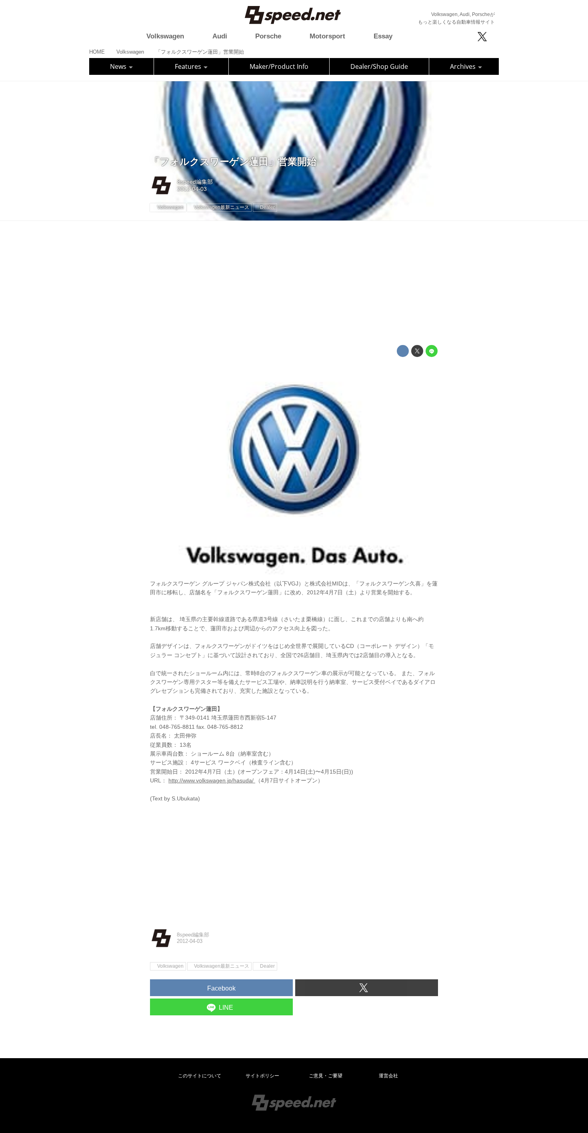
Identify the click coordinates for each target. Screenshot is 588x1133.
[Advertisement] (294, 283)
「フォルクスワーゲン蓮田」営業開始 (233, 161)
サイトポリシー (262, 1076)
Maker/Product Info (279, 66)
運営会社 (388, 1076)
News (119, 66)
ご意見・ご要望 (325, 1076)
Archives (463, 66)
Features (189, 66)
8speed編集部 (195, 181)
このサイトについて (199, 1076)
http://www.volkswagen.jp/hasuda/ (211, 780)
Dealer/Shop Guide (379, 66)
